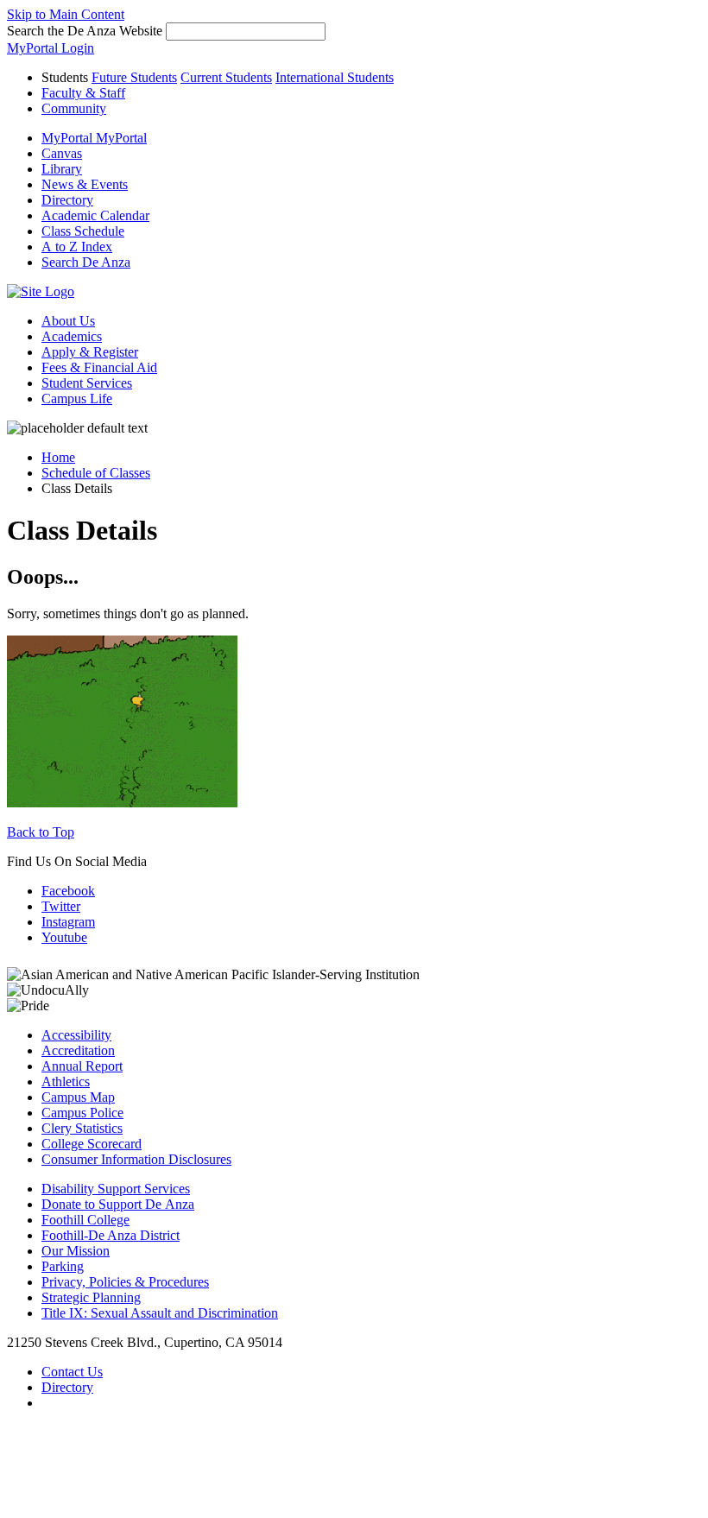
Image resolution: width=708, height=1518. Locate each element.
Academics (71, 336)
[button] (85, 262)
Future (134, 77)
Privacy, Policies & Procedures (125, 1281)
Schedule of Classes (95, 472)
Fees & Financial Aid (99, 367)
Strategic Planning (91, 1297)
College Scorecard (91, 1143)
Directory (67, 1387)
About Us (68, 320)
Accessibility (76, 1035)
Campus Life (76, 398)
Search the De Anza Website (84, 30)
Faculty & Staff (83, 92)
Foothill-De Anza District (110, 1235)
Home (58, 457)
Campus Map (78, 1097)
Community (73, 108)
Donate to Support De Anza (117, 1204)
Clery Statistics (82, 1128)
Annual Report (82, 1066)
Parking (62, 1266)
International (334, 77)
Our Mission (75, 1250)
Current (226, 77)
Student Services (86, 383)
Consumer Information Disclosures (136, 1159)
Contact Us (72, 1371)
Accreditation (78, 1050)
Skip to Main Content (65, 14)
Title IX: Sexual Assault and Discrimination (159, 1313)
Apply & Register (89, 352)
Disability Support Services (115, 1188)
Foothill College (85, 1219)
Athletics (65, 1081)
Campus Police (82, 1112)
